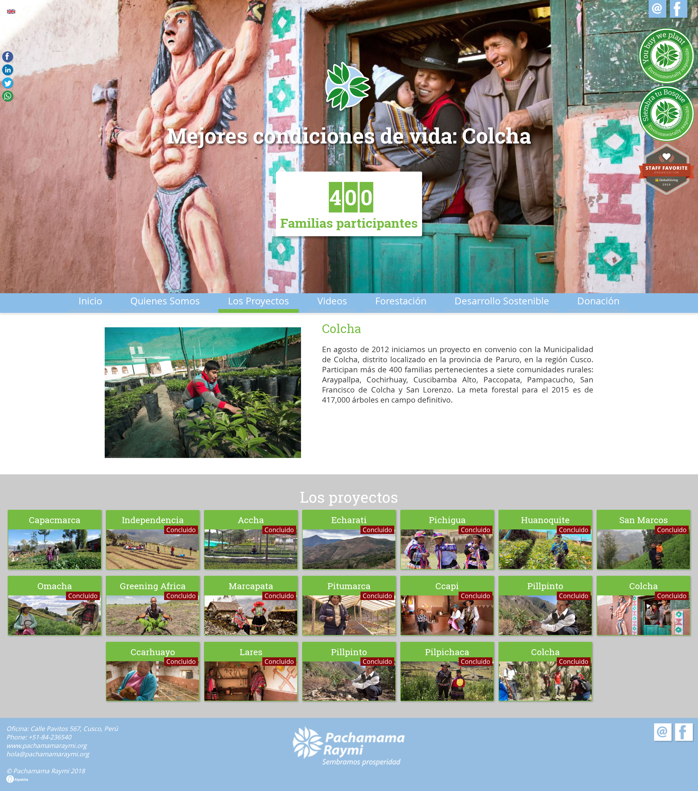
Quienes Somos (165, 300)
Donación (598, 300)
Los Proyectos (258, 300)
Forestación (400, 300)
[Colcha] (203, 393)
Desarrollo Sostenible (502, 300)
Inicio (90, 300)
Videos (332, 300)
